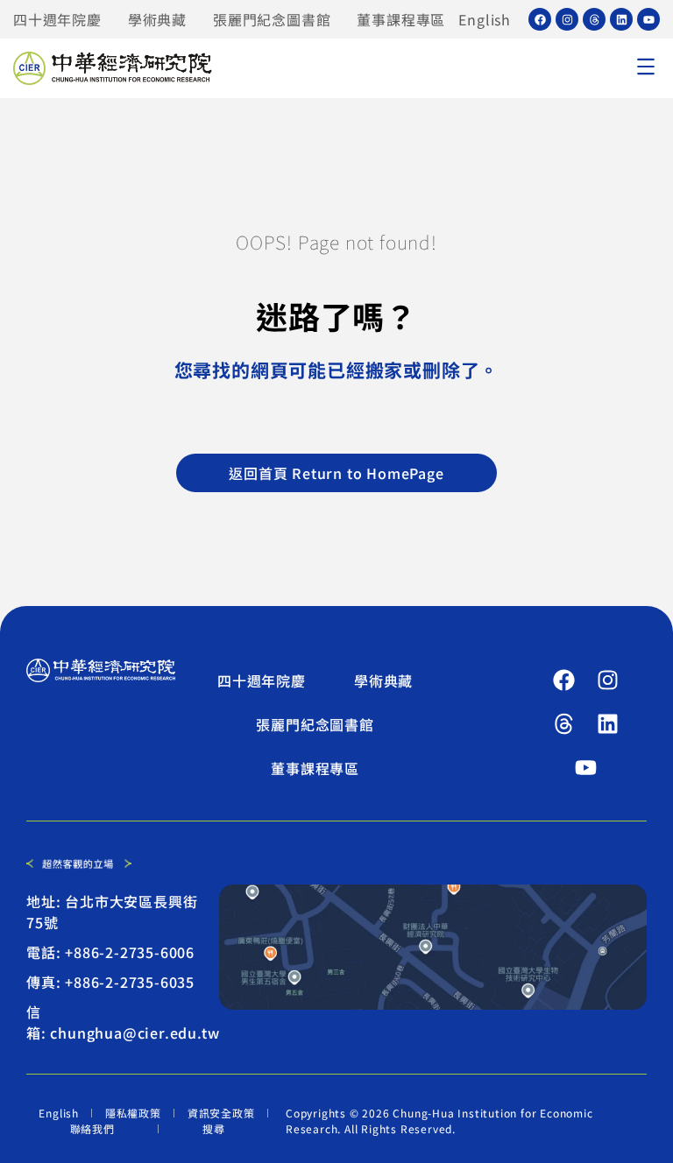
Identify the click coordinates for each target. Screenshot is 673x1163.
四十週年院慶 (57, 19)
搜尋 (213, 1128)
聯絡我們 (92, 1128)
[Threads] (594, 19)
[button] (645, 68)
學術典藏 (157, 19)
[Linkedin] (621, 19)
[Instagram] (567, 19)
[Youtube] (648, 19)
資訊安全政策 (221, 1112)
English (484, 19)
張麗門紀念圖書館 (271, 19)
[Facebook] (539, 19)
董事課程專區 (401, 19)
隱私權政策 (133, 1112)
